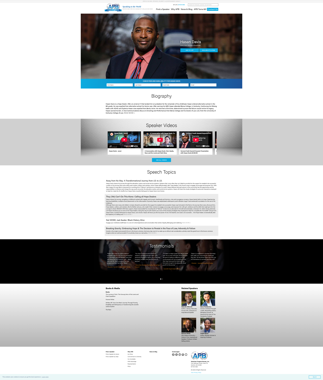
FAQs (129, 366)
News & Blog (186, 9)
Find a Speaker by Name (112, 354)
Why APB (175, 9)
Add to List (189, 50)
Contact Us (213, 9)
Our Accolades (132, 359)
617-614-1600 (181, 4)
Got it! (315, 377)
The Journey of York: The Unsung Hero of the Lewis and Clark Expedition (122, 295)
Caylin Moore (204, 333)
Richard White (185, 333)
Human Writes (110, 299)
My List (175, 4)
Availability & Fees (208, 50)
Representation (132, 364)
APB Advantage (132, 361)
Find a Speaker (163, 9)
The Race (108, 310)
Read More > (129, 113)
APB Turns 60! (200, 9)
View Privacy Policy (196, 372)
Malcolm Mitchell (186, 307)
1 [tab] (160, 279)
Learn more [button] (45, 377)
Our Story (130, 354)
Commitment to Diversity (134, 356)
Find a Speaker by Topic (112, 356)
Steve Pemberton (205, 307)
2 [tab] (162, 279)
